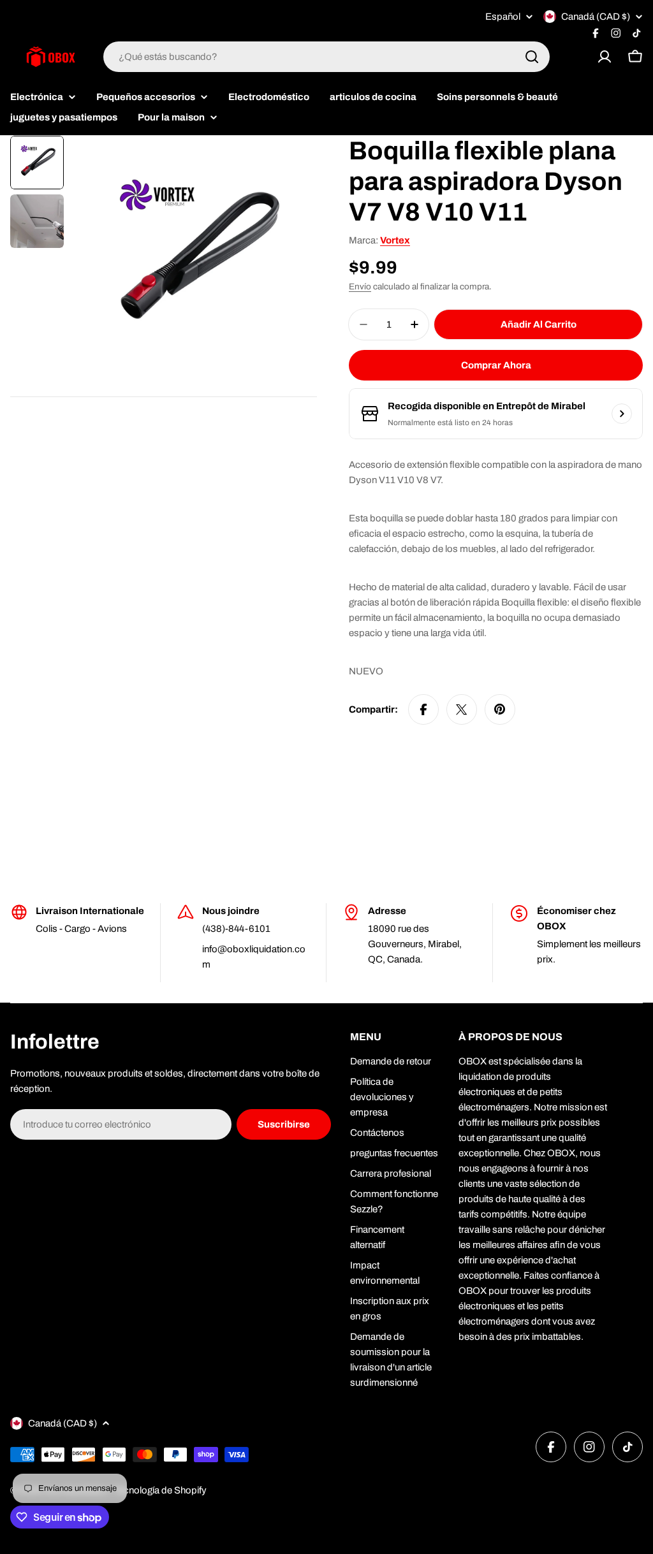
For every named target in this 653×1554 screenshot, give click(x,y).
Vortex (395, 240)
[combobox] (326, 56)
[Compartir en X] (461, 709)
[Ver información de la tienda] (622, 413)
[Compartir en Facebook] (423, 709)
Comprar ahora (496, 365)
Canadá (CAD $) (595, 16)
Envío (360, 286)
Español (502, 17)
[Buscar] (531, 56)
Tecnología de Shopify (160, 1490)
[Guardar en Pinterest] (500, 709)
